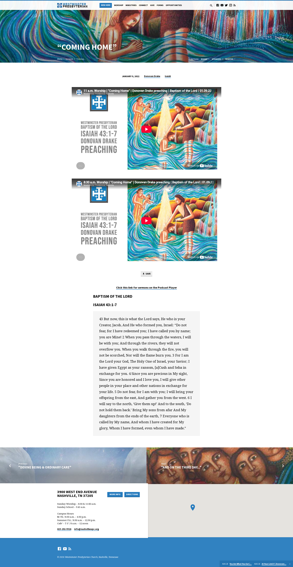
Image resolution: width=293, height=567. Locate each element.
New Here (105, 5)
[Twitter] (226, 5)
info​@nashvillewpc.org (86, 529)
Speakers (216, 59)
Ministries (131, 5)
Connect (143, 5)
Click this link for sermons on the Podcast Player (146, 287)
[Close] (290, 564)
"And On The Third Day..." (181, 467)
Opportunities (174, 5)
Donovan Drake (152, 76)
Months (229, 59)
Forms (160, 5)
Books (204, 59)
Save (148, 273)
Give (152, 5)
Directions (132, 494)
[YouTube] (222, 5)
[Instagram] (230, 5)
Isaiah (168, 76)
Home (59, 59)
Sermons (69, 59)
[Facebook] (217, 5)
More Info (115, 494)
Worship (118, 5)
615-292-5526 (64, 529)
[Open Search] (211, 5)
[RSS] (234, 5)
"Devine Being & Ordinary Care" (44, 467)
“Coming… (80, 59)
